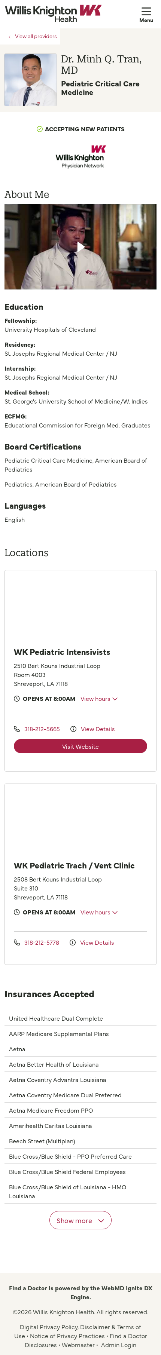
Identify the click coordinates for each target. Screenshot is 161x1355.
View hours (96, 698)
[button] (148, 14)
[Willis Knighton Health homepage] (71, 14)
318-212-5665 (42, 728)
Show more (75, 1220)
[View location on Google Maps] (86, 607)
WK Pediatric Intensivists (62, 651)
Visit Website (80, 746)
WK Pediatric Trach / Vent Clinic (74, 865)
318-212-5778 (42, 942)
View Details (97, 728)
